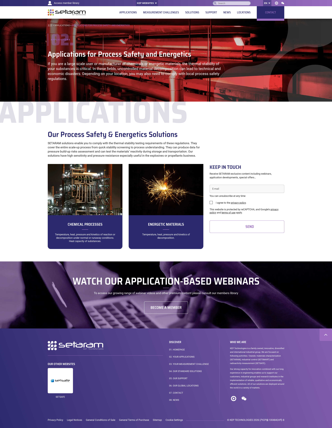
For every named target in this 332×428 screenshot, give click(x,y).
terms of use (228, 212)
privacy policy (238, 202)
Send (249, 227)
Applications (62, 25)
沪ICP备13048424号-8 (272, 419)
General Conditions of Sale (100, 419)
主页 (50, 25)
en (265, 3)
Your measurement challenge (189, 364)
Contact (176, 393)
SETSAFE (60, 397)
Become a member (166, 308)
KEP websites (145, 3)
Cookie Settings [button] (174, 419)
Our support (178, 378)
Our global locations (184, 385)
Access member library (66, 3)
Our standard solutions (185, 371)
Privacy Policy (55, 419)
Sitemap (157, 419)
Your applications (181, 357)
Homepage (177, 349)
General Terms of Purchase (134, 419)
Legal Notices (74, 419)
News (174, 400)
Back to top (326, 334)
